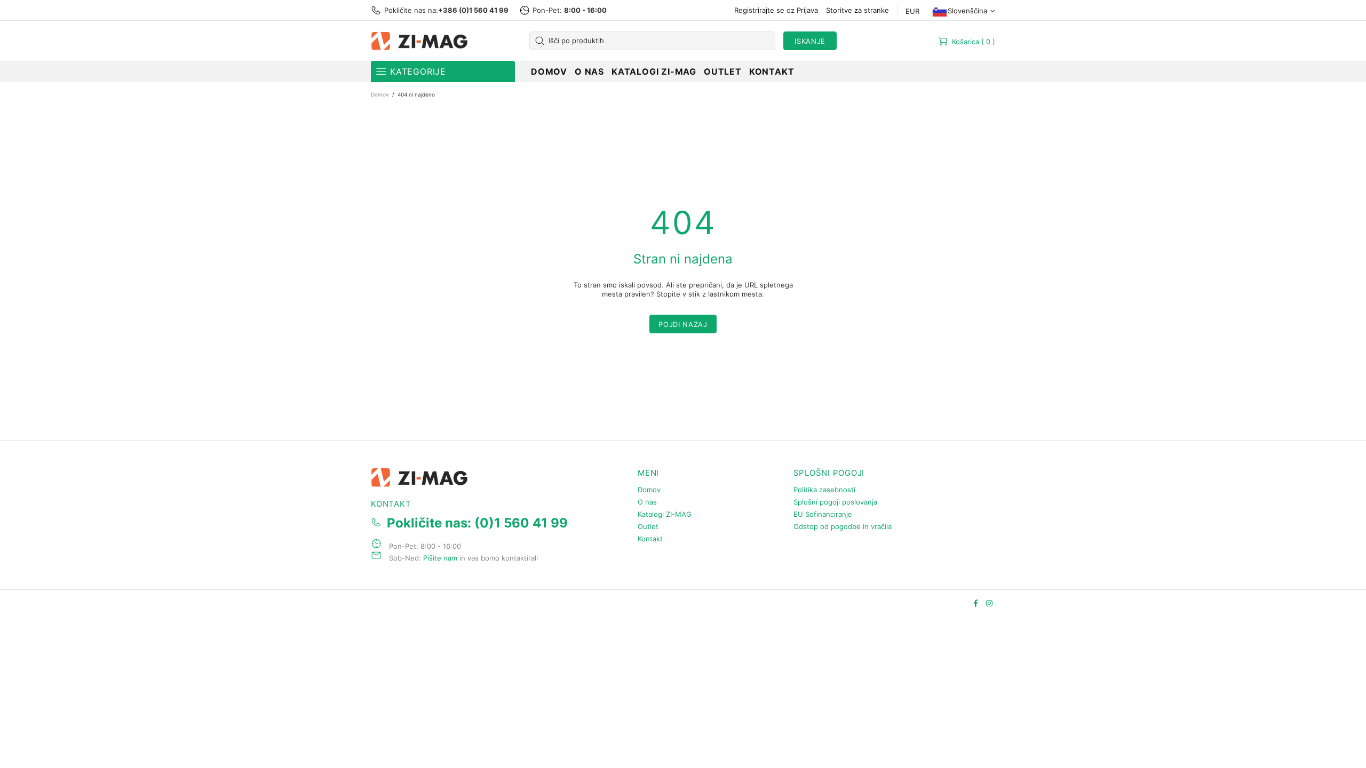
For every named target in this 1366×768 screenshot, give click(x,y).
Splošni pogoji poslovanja (835, 502)
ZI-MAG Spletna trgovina (421, 41)
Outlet (648, 526)
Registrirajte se (759, 10)
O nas (647, 502)
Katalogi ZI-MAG (665, 514)
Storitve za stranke (857, 10)
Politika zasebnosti (824, 489)
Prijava (807, 10)
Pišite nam (440, 558)
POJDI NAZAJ (682, 324)
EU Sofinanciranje (822, 514)
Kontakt (650, 538)
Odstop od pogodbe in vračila (842, 526)
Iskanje (810, 41)
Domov (380, 94)
